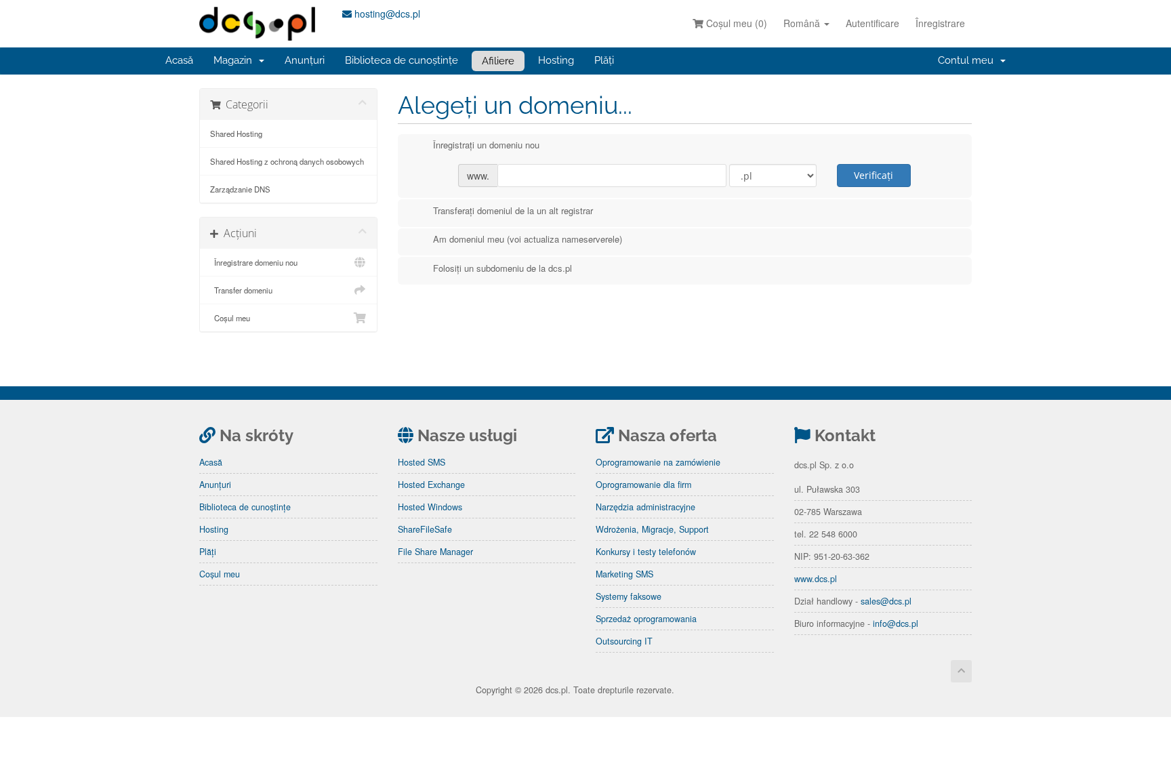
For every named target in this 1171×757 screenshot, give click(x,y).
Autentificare (872, 23)
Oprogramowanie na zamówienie (658, 462)
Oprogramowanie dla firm (643, 484)
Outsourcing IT (624, 641)
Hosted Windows (430, 507)
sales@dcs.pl (886, 601)
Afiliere (498, 61)
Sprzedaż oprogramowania (646, 619)
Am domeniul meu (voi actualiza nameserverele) (527, 239)
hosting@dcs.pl (386, 13)
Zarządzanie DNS (240, 189)
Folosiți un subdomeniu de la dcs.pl (502, 268)
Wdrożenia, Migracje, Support (652, 529)
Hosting (556, 60)
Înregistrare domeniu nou (253, 262)
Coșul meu (230, 317)
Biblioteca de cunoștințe (401, 60)
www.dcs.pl (815, 579)
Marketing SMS (624, 574)
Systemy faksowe (628, 596)
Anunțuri (305, 60)
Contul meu (968, 60)
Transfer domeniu (241, 290)
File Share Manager (435, 552)
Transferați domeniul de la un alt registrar (513, 211)
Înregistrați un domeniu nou (486, 145)
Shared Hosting (236, 133)
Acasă (179, 60)
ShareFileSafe (425, 529)
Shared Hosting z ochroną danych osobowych (287, 161)
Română (803, 23)
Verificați (873, 175)
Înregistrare (940, 23)
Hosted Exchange (431, 484)
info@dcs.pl (895, 623)
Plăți (604, 60)
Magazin (235, 60)
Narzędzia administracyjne (645, 507)
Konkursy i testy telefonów (646, 552)
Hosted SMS (421, 462)
